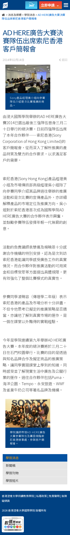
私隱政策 (41, 496)
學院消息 (29, 15)
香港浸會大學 (10, 496)
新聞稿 (10, 465)
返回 (64, 60)
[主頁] (3, 15)
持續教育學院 (26, 496)
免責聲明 (54, 496)
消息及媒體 (15, 15)
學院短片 (12, 480)
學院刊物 (12, 473)
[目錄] (66, 5)
